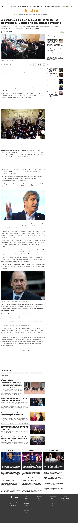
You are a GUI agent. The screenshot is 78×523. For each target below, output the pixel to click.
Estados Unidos (25, 6)
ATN (22, 373)
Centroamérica (47, 6)
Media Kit (52, 507)
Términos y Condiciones (65, 498)
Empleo (39, 500)
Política (3, 16)
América (26, 498)
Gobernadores (16, 373)
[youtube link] (11, 505)
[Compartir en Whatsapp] (31, 64)
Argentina (19, 6)
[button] (2, 6)
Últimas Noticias (58, 6)
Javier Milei (9, 373)
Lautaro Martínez (36, 14)
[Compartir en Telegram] (41, 64)
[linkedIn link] (16, 505)
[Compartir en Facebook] (33, 64)
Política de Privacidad (65, 500)
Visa (49, 14)
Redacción (39, 498)
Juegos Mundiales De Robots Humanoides (25, 14)
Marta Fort (41, 14)
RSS (26, 512)
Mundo (52, 6)
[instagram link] (16, 503)
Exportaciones (45, 14)
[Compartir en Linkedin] (38, 64)
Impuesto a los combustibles (35, 373)
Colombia (30, 6)
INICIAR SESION (73, 6)
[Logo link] (32, 10)
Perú (42, 6)
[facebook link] (11, 503)
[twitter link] (13, 503)
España (34, 6)
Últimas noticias (5, 375)
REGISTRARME (65, 6)
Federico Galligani (8, 31)
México (38, 6)
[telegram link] (13, 505)
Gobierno (3, 373)
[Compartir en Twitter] (36, 64)
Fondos (26, 373)
